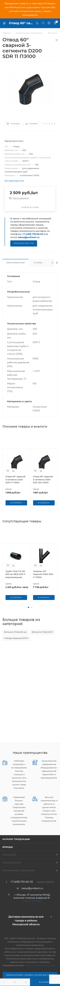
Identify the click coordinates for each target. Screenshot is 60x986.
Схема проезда (32, 900)
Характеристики (15, 263)
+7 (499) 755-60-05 (32, 234)
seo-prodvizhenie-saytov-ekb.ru (42, 965)
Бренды (7, 847)
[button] (28, 607)
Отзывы (38, 263)
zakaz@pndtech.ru (28, 237)
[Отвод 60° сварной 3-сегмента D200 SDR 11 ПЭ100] (30, 89)
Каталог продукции (16, 839)
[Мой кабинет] (49, 23)
